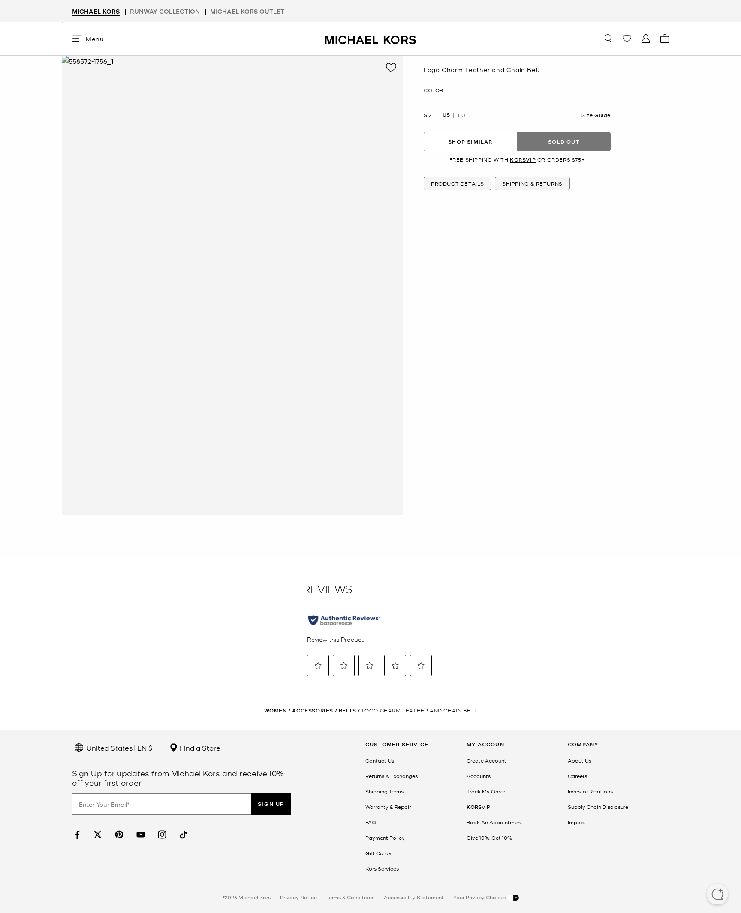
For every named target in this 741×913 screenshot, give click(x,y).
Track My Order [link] (486, 791)
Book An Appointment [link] (495, 822)
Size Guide (596, 115)
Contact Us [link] (379, 760)
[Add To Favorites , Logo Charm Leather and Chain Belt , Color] (391, 68)
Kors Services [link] (382, 868)
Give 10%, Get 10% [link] (489, 837)
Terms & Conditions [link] (350, 897)
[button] (717, 895)
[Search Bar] (608, 38)
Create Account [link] (486, 760)
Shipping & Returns (532, 183)
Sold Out (564, 141)
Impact (577, 822)
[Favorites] (627, 38)
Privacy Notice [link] (298, 897)
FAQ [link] (370, 822)
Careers (577, 775)
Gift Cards (378, 853)
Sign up (271, 804)
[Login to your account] (646, 38)
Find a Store (199, 747)
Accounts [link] (479, 775)
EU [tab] (461, 115)
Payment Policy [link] (385, 837)
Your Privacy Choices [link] (480, 897)
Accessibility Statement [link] (414, 897)
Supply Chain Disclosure (598, 806)
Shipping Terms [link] (384, 791)
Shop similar (470, 141)
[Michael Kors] (370, 38)
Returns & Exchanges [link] (391, 775)
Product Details (457, 183)
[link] (76, 834)
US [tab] (446, 115)
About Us (579, 760)
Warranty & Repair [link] (388, 806)
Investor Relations (590, 791)
